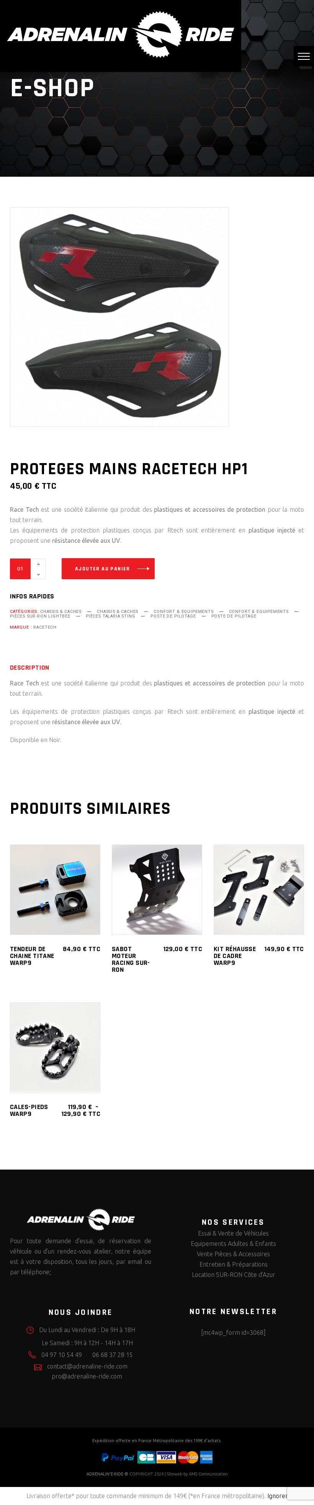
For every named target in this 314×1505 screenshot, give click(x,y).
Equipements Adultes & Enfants (233, 1243)
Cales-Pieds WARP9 (29, 1110)
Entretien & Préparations (234, 1264)
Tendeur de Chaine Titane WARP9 (32, 956)
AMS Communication (208, 1474)
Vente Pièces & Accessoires (233, 1253)
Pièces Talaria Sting (111, 616)
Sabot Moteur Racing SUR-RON (131, 959)
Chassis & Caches (61, 611)
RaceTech (45, 627)
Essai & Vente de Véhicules (233, 1233)
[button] (304, 56)
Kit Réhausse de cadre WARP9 (235, 956)
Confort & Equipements (183, 611)
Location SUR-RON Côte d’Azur (233, 1274)
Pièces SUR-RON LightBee (40, 616)
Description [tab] (29, 667)
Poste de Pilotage (173, 616)
